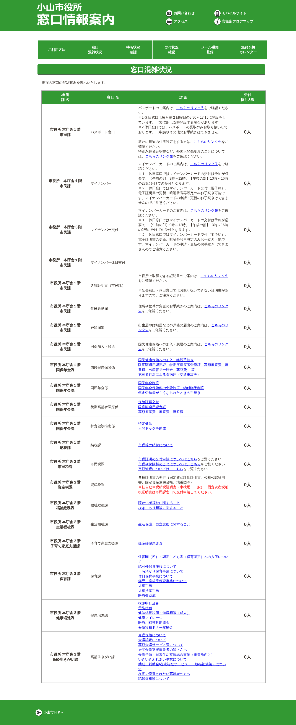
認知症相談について (153, 678)
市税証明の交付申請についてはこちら (167, 459)
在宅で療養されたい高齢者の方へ (164, 674)
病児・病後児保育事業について (162, 581)
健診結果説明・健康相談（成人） (164, 613)
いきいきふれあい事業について (162, 659)
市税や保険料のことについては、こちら (169, 464)
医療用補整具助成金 (153, 622)
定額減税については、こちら (160, 469)
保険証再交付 (148, 402)
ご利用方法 (56, 50)
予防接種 (145, 608)
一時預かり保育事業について (160, 571)
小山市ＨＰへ (53, 712)
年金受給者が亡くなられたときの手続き (169, 393)
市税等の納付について (155, 445)
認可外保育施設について (157, 566)
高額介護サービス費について (160, 645)
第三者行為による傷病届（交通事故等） (169, 374)
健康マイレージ (150, 618)
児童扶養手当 (148, 591)
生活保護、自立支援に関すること (164, 524)
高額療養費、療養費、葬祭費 (160, 412)
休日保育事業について (155, 576)
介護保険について (152, 635)
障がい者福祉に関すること (159, 503)
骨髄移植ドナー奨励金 (155, 627)
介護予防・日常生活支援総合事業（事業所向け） (176, 654)
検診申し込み (148, 603)
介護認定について (152, 640)
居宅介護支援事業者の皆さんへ (162, 649)
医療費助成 (147, 595)
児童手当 (145, 586)
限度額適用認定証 (152, 407)
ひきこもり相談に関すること (160, 508)
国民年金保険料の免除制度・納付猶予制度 (171, 388)
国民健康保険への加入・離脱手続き (166, 360)
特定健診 (145, 423)
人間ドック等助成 (152, 428)
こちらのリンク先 (190, 108)
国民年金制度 (148, 383)
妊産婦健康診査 (150, 543)
